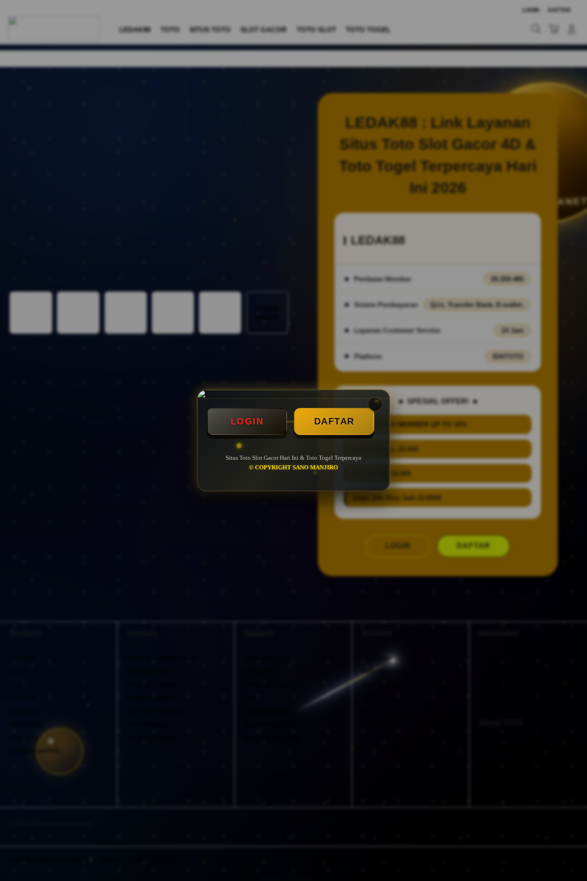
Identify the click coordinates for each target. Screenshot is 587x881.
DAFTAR (334, 421)
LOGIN (247, 421)
